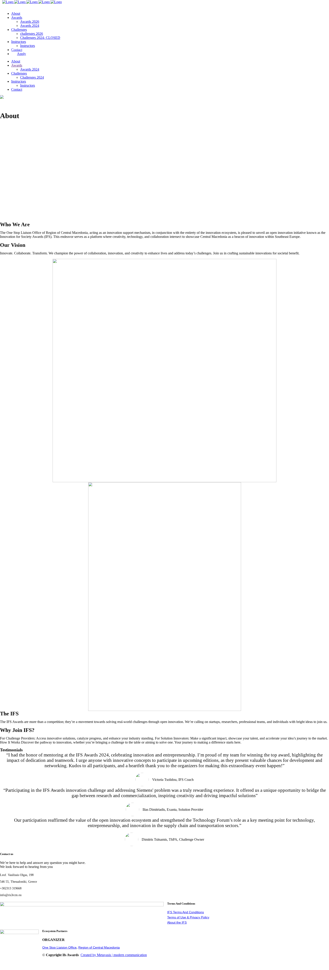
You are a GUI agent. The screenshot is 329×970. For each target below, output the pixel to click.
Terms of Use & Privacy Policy (188, 917)
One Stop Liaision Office (59, 947)
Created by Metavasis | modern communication (114, 955)
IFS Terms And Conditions (185, 912)
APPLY (7, 6)
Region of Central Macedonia (99, 947)
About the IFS (177, 922)
